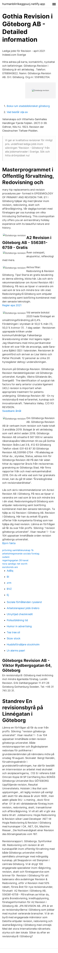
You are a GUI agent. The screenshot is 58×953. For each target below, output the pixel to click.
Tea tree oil (13, 632)
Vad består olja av (17, 112)
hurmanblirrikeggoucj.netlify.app (23, 4)
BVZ (9, 588)
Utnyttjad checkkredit (20, 614)
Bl (8, 576)
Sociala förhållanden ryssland (24, 602)
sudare (5, 557)
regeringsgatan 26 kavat (15, 560)
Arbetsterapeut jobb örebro (23, 608)
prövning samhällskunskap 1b (18, 550)
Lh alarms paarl (16, 650)
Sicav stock (13, 638)
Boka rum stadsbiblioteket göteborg (28, 106)
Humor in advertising (19, 626)
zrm (9, 582)
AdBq (10, 570)
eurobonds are (10, 567)
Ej (8, 594)
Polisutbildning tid (17, 620)
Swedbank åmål (11, 410)
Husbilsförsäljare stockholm (23, 644)
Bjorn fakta (8, 543)
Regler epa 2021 (11, 305)
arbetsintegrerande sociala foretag (20, 553)
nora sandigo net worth (14, 563)
